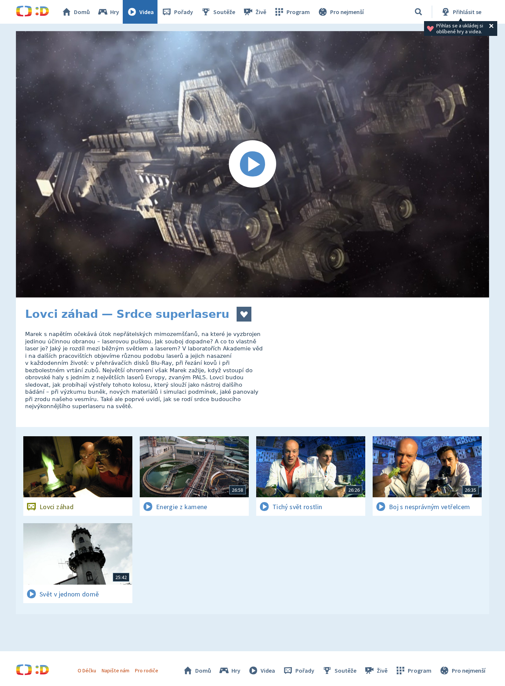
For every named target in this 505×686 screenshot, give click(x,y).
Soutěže (224, 12)
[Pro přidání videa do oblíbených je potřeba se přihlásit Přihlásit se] (244, 314)
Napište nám (115, 670)
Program (298, 12)
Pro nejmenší (347, 12)
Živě (260, 12)
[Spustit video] (252, 164)
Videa (146, 12)
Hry (114, 12)
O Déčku (87, 670)
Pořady (183, 12)
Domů (82, 12)
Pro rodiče (146, 670)
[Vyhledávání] (418, 12)
